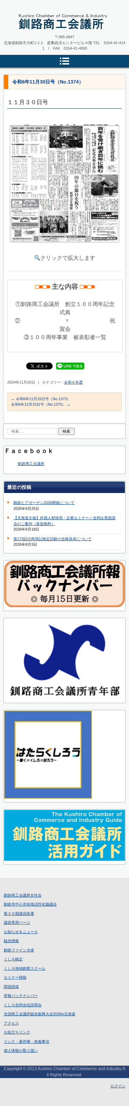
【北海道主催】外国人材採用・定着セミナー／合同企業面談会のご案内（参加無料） (64, 521)
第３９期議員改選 (19, 913)
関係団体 (11, 987)
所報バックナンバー (21, 996)
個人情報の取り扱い (21, 1050)
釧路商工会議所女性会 (23, 895)
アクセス (11, 1023)
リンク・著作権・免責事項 (26, 1041)
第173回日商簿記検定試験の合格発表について (52, 539)
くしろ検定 (13, 959)
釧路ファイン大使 (19, 950)
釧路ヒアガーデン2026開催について (44, 503)
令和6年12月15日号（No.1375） (41, 404)
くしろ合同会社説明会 (23, 1005)
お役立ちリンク (17, 1032)
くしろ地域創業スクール (24, 968)
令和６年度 (73, 382)
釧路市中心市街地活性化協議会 (30, 904)
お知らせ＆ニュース (21, 932)
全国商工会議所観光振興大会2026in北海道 (39, 1014)
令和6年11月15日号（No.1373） (41, 399)
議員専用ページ (17, 922)
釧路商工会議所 (31, 464)
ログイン (118, 1086)
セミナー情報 (15, 977)
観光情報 (11, 941)
